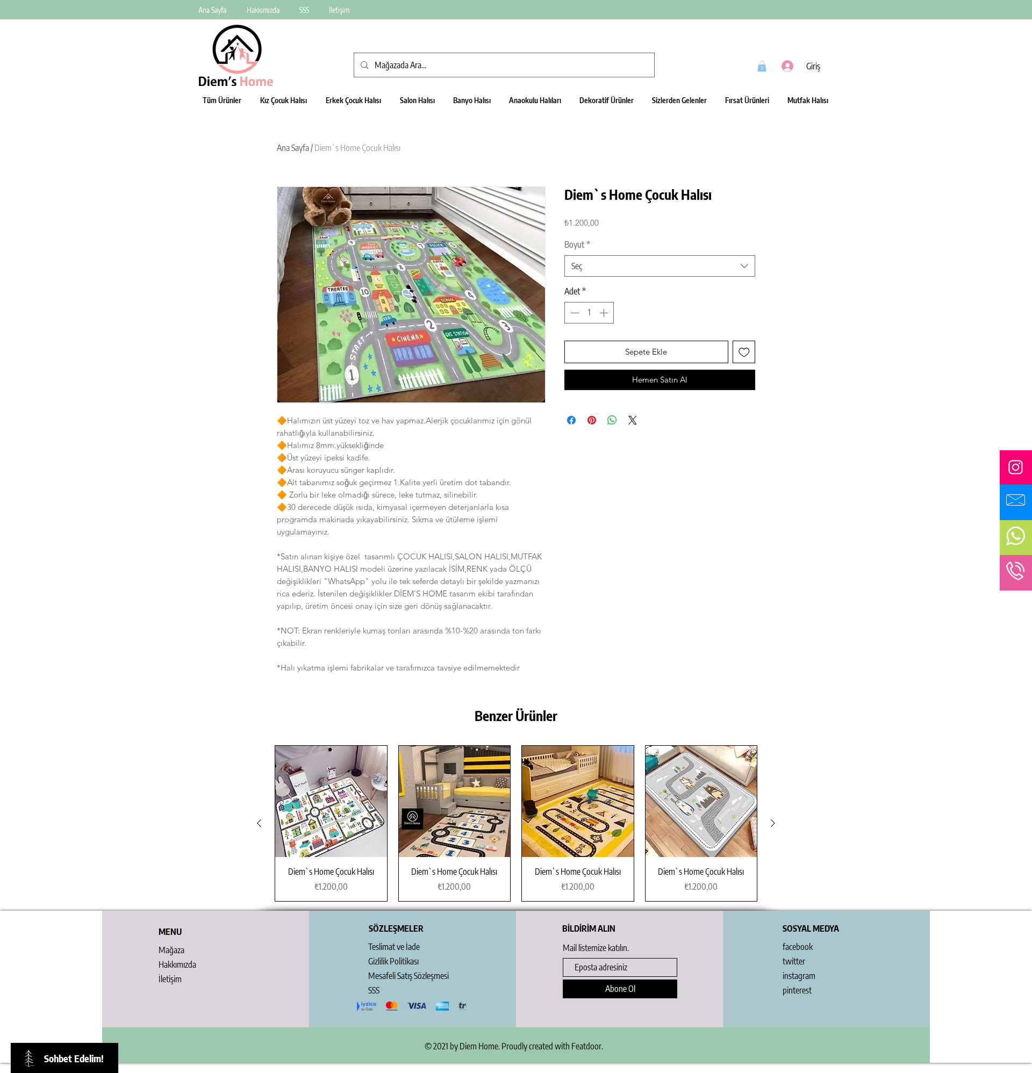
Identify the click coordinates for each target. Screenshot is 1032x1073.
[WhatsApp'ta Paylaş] (612, 420)
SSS (373, 990)
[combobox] (659, 266)
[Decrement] (573, 313)
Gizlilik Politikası (393, 961)
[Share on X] (632, 420)
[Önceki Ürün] (259, 823)
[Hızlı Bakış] (331, 802)
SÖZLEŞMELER (396, 928)
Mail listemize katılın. (596, 947)
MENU (170, 931)
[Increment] (604, 313)
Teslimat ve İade (394, 946)
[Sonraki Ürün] (772, 823)
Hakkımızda (177, 964)
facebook (798, 946)
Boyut (577, 244)
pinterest (797, 990)
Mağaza (171, 950)
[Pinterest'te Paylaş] (591, 420)
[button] (761, 66)
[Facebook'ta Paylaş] (571, 420)
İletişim (170, 979)
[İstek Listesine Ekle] (744, 352)
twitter (794, 961)
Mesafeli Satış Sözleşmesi (408, 975)
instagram (799, 975)
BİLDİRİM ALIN (588, 928)
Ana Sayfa (293, 147)
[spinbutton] (589, 313)
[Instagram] (1015, 467)
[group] (516, 823)
